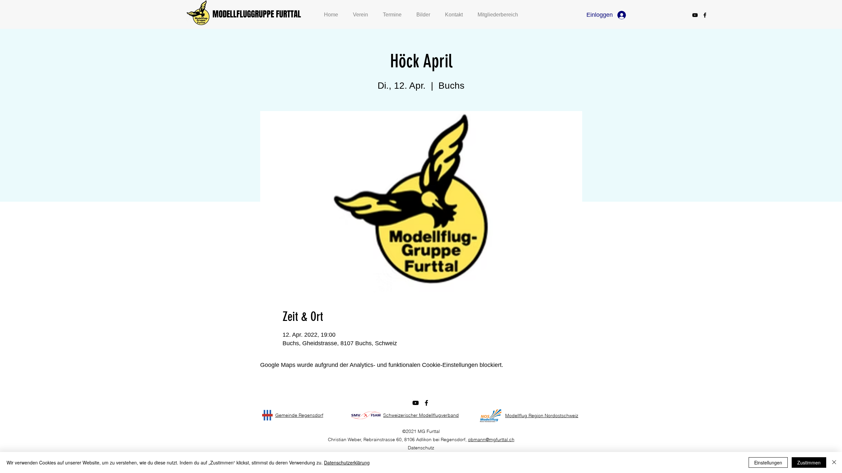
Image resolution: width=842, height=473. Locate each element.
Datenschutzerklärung (347, 462)
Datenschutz (421, 448)
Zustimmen (809, 462)
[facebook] (705, 15)
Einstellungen (768, 462)
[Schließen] (834, 462)
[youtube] (695, 15)
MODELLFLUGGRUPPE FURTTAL (256, 14)
